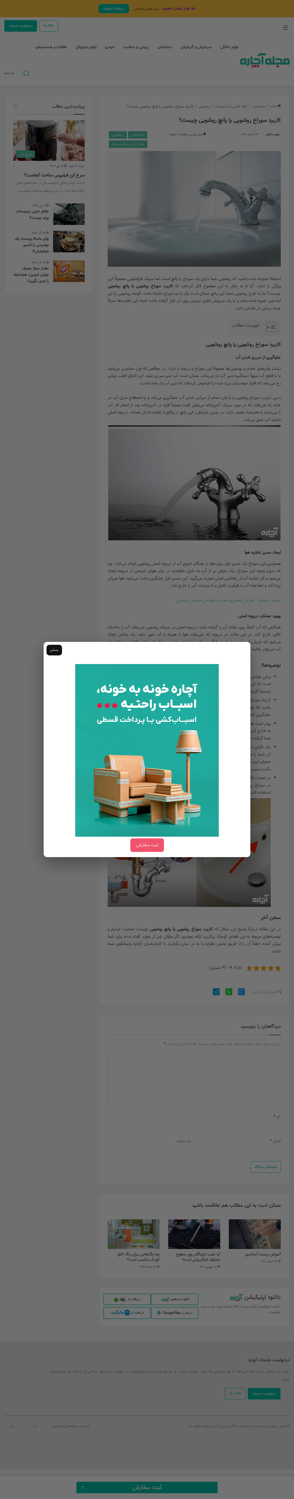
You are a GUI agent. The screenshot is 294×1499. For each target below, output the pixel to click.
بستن (54, 650)
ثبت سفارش (147, 845)
